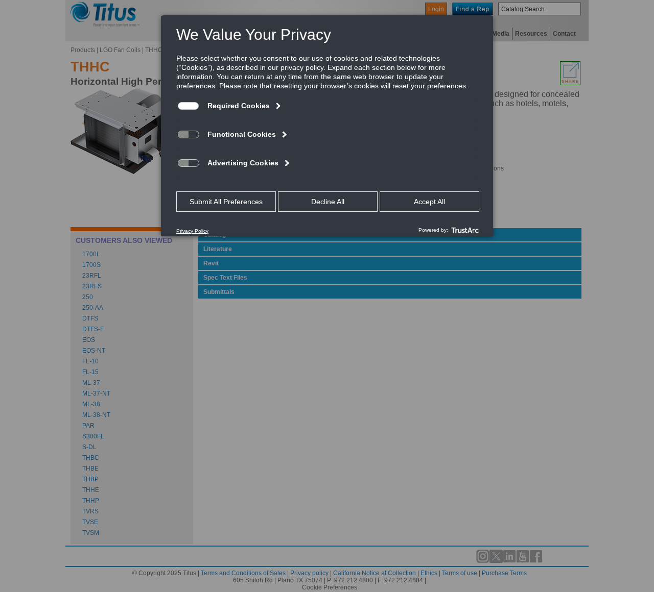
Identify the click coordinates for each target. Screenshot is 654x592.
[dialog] (327, 125)
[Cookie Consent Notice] (327, 126)
